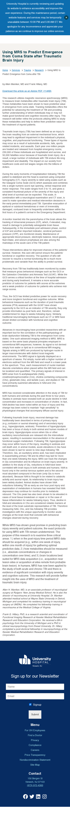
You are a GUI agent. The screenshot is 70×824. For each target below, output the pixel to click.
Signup (37, 705)
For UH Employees (35, 730)
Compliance (35, 745)
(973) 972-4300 (35, 785)
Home (5, 70)
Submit (35, 714)
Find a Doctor (35, 735)
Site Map (35, 765)
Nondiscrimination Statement (35, 760)
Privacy (35, 740)
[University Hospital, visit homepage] (35, 661)
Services (16, 70)
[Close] (66, 18)
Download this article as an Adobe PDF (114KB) (26, 91)
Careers (35, 750)
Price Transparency (35, 755)
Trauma (27, 70)
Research (39, 70)
